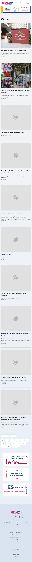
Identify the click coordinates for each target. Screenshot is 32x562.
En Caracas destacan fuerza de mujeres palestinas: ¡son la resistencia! (13, 418)
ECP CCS (26, 520)
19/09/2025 (3, 343)
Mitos (16, 556)
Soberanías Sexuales (16, 547)
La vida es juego (16, 541)
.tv (7, 520)
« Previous (5, 435)
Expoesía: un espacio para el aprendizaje (13, 50)
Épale (14, 520)
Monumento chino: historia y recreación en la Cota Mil (15, 335)
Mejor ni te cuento (16, 558)
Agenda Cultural (16, 534)
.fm (10, 520)
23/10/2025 (3, 137)
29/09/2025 (3, 299)
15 (14, 446)
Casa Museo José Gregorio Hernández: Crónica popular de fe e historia (15, 172)
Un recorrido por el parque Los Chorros (13, 377)
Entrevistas (16, 554)
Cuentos (16, 530)
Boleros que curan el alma (16, 537)
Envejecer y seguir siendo (16, 532)
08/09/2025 (3, 383)
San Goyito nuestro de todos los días (12, 132)
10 (23, 443)
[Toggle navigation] (28, 2)
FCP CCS (19, 520)
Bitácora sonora (16, 539)
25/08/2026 (3, 56)
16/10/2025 (3, 179)
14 (8, 446)
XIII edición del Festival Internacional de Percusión (13, 294)
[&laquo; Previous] (2, 440)
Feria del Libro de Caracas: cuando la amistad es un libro (15, 91)
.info (5, 520)
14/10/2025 (3, 259)
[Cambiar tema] (20, 3)
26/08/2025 (3, 429)
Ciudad (5, 19)
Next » (13, 435)
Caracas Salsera (6, 254)
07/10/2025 (3, 220)
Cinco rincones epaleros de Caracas (12, 213)
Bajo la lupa (16, 549)
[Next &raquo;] (18, 446)
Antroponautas (16, 551)
